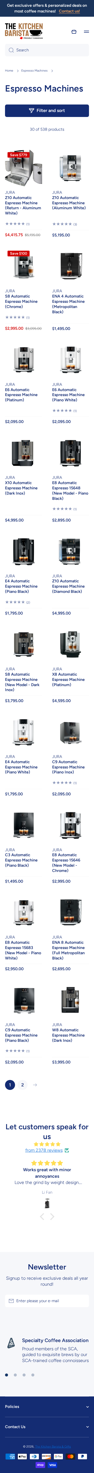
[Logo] (24, 31)
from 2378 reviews (44, 1150)
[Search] (9, 50)
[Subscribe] (82, 1301)
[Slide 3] (24, 1374)
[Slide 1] (6, 1374)
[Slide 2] (15, 1374)
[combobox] (47, 50)
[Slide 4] (32, 1374)
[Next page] (34, 1085)
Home (9, 70)
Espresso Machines (34, 70)
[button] (73, 31)
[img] (47, 1144)
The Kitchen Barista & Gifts (53, 1446)
